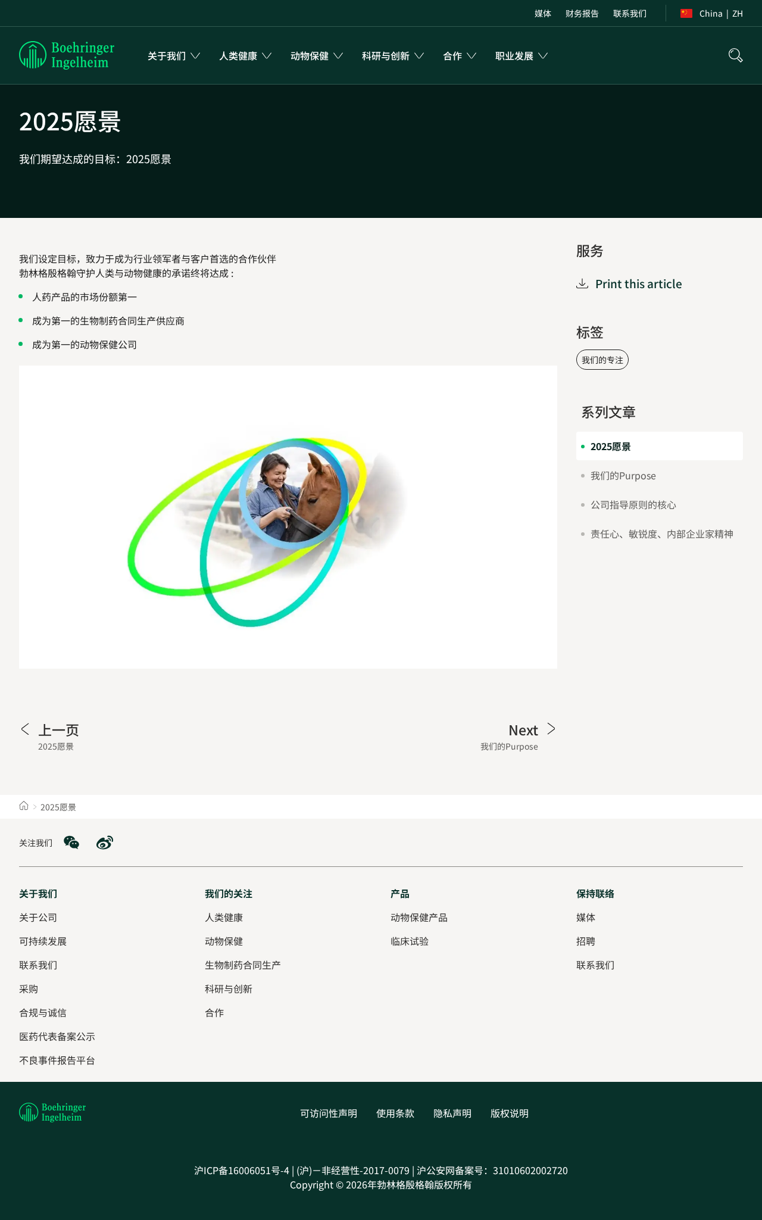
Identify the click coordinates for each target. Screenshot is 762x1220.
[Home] (24, 807)
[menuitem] (543, 13)
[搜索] (736, 55)
